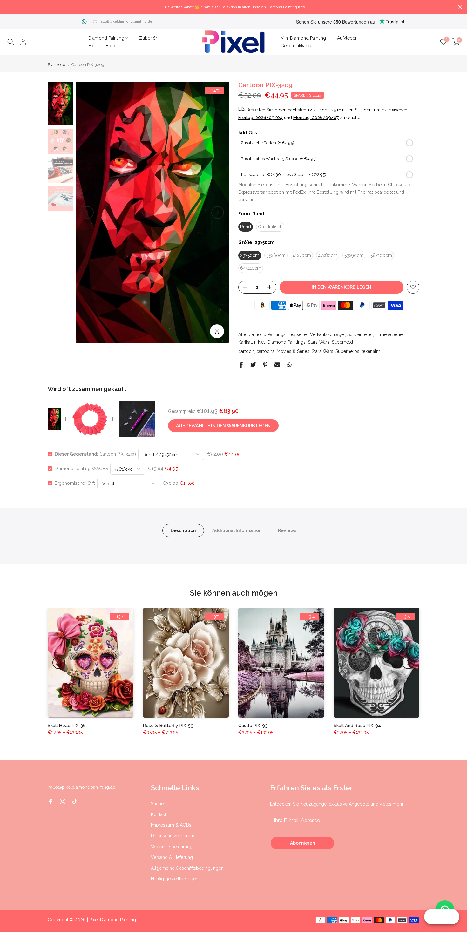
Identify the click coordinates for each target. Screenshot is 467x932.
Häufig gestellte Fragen (174, 878)
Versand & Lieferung (172, 857)
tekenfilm (371, 351)
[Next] (217, 212)
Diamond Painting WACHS (81, 468)
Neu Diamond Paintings (282, 342)
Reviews (287, 530)
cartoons (265, 351)
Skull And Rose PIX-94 (357, 725)
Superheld (342, 342)
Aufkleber (347, 38)
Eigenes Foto (101, 45)
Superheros (347, 351)
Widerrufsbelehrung (172, 846)
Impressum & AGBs (171, 824)
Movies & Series (293, 351)
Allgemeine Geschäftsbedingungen (187, 868)
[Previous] (87, 212)
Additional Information (236, 530)
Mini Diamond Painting (303, 38)
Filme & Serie (389, 334)
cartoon (246, 351)
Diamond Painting (106, 38)
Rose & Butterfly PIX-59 (168, 725)
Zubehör (148, 38)
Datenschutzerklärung (173, 835)
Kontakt (158, 814)
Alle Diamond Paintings (262, 334)
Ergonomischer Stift (75, 483)
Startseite (56, 64)
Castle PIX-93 (252, 725)
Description (183, 530)
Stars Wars (318, 342)
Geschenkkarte (296, 45)
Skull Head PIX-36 (67, 725)
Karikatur (247, 342)
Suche (157, 803)
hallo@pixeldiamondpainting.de (125, 21)
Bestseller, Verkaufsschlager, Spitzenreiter (330, 334)
